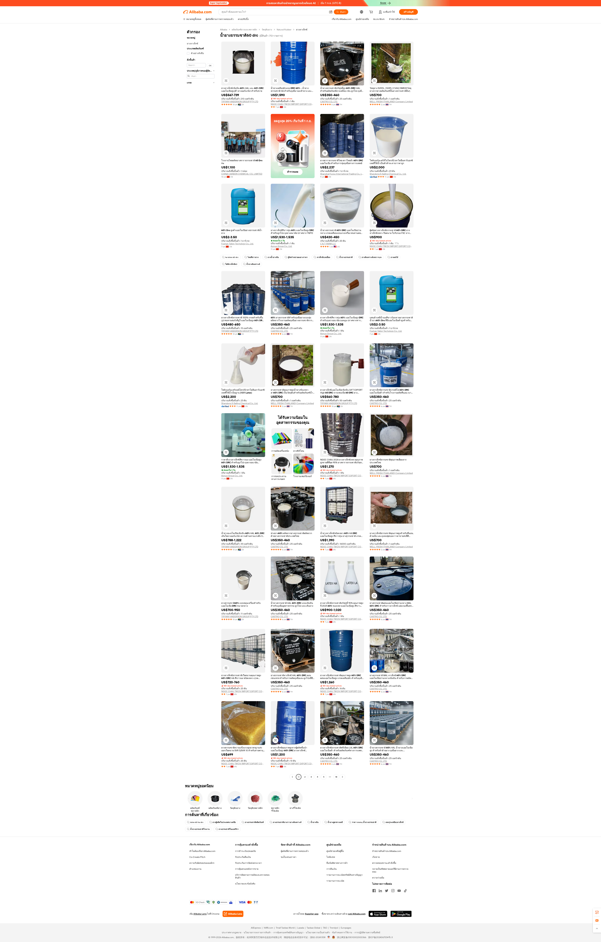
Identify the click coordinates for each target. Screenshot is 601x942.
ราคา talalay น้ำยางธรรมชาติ (364, 822)
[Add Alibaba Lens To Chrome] (233, 914)
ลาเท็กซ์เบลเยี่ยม (323, 257)
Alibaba (223, 29)
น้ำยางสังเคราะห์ (253, 264)
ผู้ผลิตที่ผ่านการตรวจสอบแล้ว (295, 851)
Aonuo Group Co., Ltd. (281, 246)
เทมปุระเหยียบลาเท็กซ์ (394, 822)
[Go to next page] (342, 777)
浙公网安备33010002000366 (351, 937)
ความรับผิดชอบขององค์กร (201, 863)
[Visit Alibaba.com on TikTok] (405, 891)
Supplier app (311, 914)
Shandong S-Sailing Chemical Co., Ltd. (388, 174)
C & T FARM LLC (328, 243)
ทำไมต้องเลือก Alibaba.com (202, 851)
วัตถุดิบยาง (267, 29)
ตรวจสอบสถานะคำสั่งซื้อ (384, 863)
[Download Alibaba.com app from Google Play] (401, 914)
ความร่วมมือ (378, 877)
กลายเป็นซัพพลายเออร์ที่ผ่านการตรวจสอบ (390, 870)
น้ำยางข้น (314, 822)
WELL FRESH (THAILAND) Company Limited (391, 101)
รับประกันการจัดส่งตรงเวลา (248, 863)
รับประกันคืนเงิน (243, 857)
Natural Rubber (284, 29)
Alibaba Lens (200, 914)
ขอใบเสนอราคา (288, 857)
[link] (597, 912)
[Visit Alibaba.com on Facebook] (374, 891)
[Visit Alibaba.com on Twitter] (386, 891)
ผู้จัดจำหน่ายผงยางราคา (298, 257)
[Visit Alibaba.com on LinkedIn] (380, 891)
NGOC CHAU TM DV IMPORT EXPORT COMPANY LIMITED (293, 104)
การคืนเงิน (331, 869)
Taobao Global (313, 928)
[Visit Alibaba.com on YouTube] (399, 891)
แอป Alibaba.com (356, 914)
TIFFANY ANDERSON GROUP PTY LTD (239, 101)
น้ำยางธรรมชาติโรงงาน (200, 829)
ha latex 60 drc (232, 257)
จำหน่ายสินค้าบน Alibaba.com (386, 851)
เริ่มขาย (376, 857)
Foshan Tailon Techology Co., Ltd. (237, 243)
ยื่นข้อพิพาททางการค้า (337, 863)
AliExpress (256, 928)
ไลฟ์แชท (330, 857)
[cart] (371, 12)
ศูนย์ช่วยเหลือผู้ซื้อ (335, 851)
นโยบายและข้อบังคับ (245, 883)
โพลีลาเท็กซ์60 (231, 264)
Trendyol (334, 928)
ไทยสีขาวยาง (253, 257)
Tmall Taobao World (285, 928)
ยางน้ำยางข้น (273, 257)
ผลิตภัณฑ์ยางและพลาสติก (244, 29)
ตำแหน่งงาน (195, 869)
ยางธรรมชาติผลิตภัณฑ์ (254, 822)
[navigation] (200, 403)
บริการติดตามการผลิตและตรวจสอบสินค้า (252, 876)
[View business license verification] (328, 937)
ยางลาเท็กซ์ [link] (301, 29)
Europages (346, 928)
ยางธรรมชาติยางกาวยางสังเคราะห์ (287, 822)
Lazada (300, 928)
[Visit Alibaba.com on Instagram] (393, 891)
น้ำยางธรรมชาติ (346, 257)
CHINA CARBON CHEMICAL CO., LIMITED (241, 174)
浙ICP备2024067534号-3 (380, 937)
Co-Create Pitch (197, 857)
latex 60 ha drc (196, 822)
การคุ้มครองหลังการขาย (246, 869)
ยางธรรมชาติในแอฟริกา (229, 829)
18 (336, 777)
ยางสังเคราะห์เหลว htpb (372, 257)
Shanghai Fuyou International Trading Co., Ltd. (342, 174)
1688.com (268, 928)
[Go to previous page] (292, 777)
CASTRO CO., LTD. (329, 101)
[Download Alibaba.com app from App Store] (378, 914)
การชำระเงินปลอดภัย (245, 851)
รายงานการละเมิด (335, 881)
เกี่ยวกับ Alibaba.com (199, 844)
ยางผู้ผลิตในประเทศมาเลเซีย (224, 822)
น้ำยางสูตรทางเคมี (335, 822)
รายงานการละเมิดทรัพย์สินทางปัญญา (344, 875)
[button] (331, 12)
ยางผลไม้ (394, 257)
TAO (325, 928)
